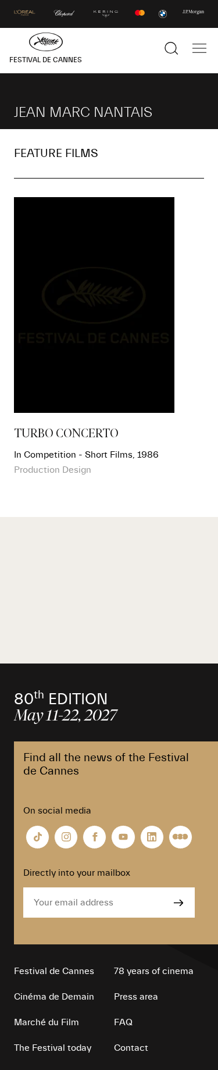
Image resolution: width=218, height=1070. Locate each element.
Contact (131, 1048)
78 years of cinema (154, 971)
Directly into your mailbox (76, 873)
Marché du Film (46, 1022)
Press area (136, 996)
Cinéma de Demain (54, 996)
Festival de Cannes (54, 971)
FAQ (123, 1022)
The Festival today (52, 1048)
